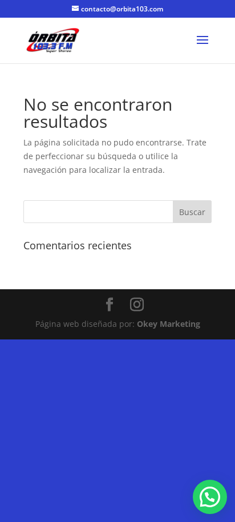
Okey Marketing (168, 323)
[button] (210, 497)
